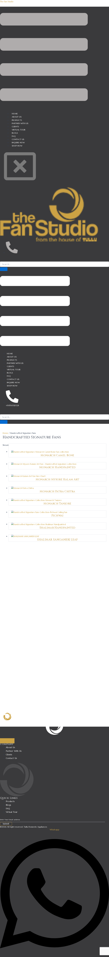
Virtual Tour (14, 369)
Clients (10, 366)
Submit (6, 824)
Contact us (13, 379)
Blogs (10, 373)
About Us (12, 357)
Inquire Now (13, 382)
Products (12, 360)
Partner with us (15, 363)
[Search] (3, 269)
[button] (44, 57)
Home (10, 353)
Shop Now (17, 146)
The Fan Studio (7, 1)
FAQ (9, 376)
